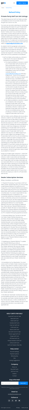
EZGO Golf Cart (15, 320)
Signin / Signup (22, 3)
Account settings (14, 351)
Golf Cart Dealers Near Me (15, 345)
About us (14, 367)
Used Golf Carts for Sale (14, 316)
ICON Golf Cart (14, 327)
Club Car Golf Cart (14, 325)
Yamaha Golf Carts (14, 323)
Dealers (14, 373)
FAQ (14, 358)
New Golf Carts (15, 318)
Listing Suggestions (14, 360)
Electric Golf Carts (14, 329)
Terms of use (24, 407)
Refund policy (14, 356)
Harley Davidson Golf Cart (14, 340)
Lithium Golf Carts (14, 343)
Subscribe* (23, 383)
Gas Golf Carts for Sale (14, 332)
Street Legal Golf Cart (14, 334)
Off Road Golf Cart (14, 338)
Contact (14, 376)
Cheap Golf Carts (14, 336)
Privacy (18, 407)
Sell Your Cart (14, 371)
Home (2, 7)
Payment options (14, 354)
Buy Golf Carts (14, 369)
